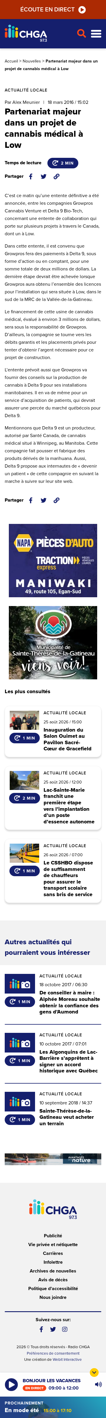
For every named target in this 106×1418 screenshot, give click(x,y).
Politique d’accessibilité (53, 1289)
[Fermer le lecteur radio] (94, 1372)
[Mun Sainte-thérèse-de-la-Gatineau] (53, 642)
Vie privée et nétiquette (53, 1245)
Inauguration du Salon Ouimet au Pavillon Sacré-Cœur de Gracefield (68, 739)
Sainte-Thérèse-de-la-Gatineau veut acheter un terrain (66, 1117)
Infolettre (53, 1262)
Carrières (53, 1253)
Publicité (53, 1236)
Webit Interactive (67, 1359)
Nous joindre (53, 1297)
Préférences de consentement (53, 1353)
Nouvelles (32, 61)
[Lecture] (11, 1384)
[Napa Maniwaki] (53, 560)
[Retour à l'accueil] (38, 34)
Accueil (11, 61)
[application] (98, 1384)
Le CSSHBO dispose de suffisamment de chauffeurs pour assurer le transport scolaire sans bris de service (68, 879)
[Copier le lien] (56, 176)
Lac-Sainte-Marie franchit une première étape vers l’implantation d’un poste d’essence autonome (69, 806)
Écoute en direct (47, 9)
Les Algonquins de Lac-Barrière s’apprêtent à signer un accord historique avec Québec (68, 1061)
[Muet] (98, 1384)
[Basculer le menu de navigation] (96, 34)
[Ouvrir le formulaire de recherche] (81, 33)
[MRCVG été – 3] (53, 1159)
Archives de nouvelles (53, 1271)
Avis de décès (53, 1280)
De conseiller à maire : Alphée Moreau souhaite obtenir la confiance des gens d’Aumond (69, 1002)
